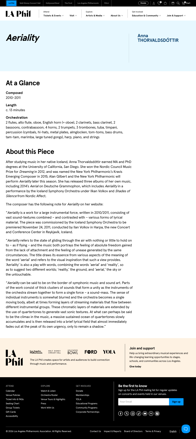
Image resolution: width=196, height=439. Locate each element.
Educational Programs (86, 404)
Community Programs (86, 408)
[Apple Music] (157, 413)
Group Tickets (13, 408)
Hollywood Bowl (52, 3)
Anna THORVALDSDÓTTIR (158, 38)
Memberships (82, 395)
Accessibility (12, 416)
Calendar (10, 391)
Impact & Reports (112, 431)
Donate (143, 3)
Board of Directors (133, 431)
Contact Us (95, 431)
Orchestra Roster (49, 395)
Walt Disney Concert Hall (30, 3)
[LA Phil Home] (18, 13)
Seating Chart (12, 404)
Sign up (176, 401)
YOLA (106, 3)
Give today (135, 366)
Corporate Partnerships (87, 412)
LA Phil (11, 3)
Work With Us (47, 408)
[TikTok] (139, 413)
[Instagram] (132, 413)
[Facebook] (120, 413)
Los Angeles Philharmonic (88, 3)
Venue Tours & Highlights (53, 399)
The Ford (68, 3)
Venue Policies (13, 395)
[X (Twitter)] (126, 413)
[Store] (166, 3)
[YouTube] (145, 413)
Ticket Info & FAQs (15, 399)
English (173, 431)
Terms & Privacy (153, 431)
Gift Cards (11, 412)
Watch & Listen (48, 391)
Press (43, 404)
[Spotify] (151, 413)
